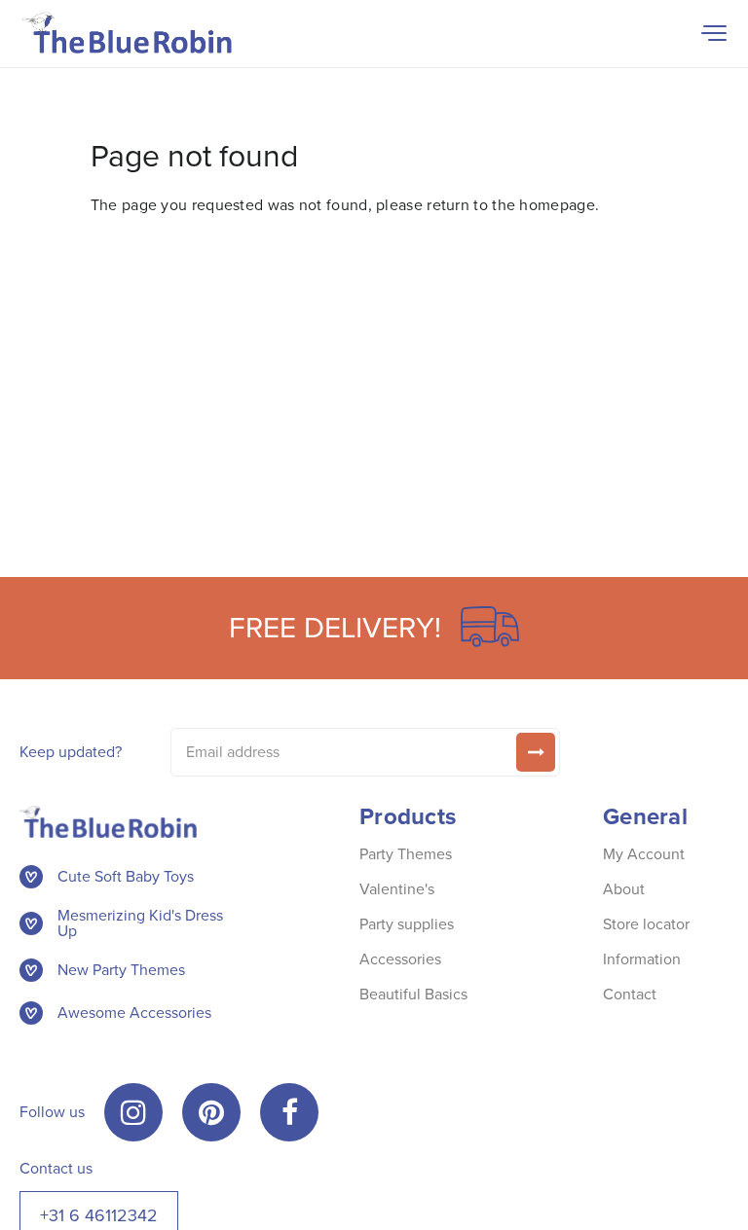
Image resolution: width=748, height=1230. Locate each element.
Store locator (646, 924)
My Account (644, 854)
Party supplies (406, 924)
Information (642, 959)
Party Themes (405, 854)
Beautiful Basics (413, 994)
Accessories (400, 959)
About (624, 889)
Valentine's (396, 889)
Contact (629, 994)
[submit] (535, 752)
